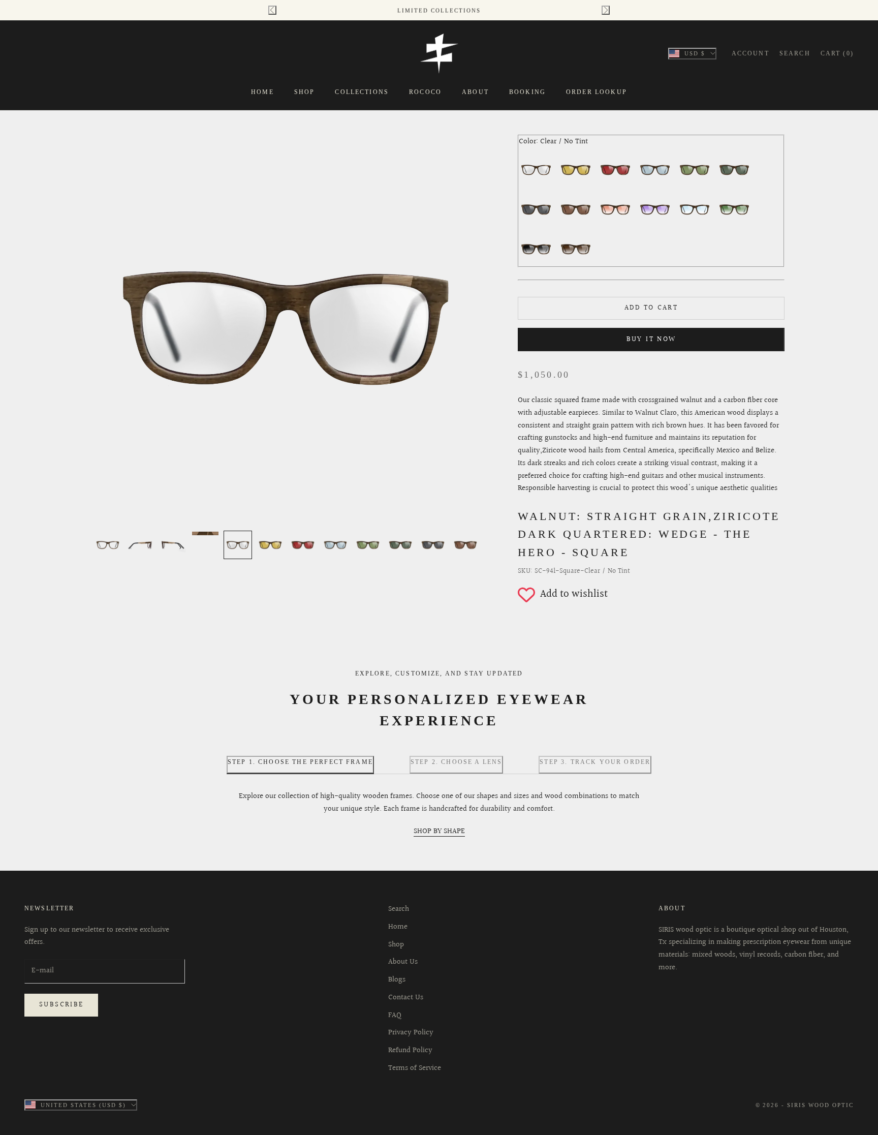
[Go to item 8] (335, 545)
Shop (304, 92)
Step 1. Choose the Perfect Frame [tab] (300, 761)
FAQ (394, 1015)
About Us (403, 962)
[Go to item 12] (465, 545)
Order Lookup (596, 92)
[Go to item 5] (238, 545)
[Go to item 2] (140, 545)
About (475, 92)
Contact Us (405, 997)
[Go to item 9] (368, 545)
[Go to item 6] (270, 545)
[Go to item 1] (107, 545)
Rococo (425, 92)
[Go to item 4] (205, 533)
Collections (362, 92)
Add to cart (651, 308)
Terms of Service (414, 1068)
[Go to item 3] (173, 545)
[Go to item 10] (400, 545)
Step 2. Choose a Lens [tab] (456, 761)
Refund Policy (410, 1050)
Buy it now (651, 339)
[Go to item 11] (433, 545)
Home (262, 92)
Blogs (396, 980)
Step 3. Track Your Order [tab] (595, 761)
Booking (527, 92)
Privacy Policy (410, 1032)
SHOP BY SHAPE (439, 831)
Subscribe (61, 1004)
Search (398, 909)
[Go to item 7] (303, 545)
